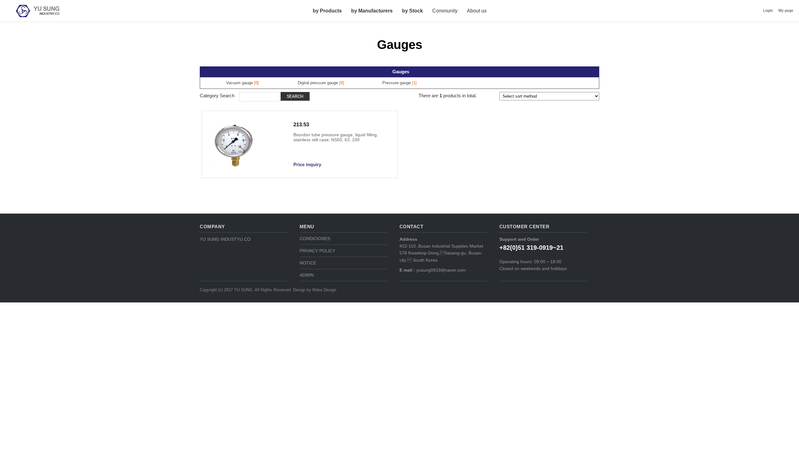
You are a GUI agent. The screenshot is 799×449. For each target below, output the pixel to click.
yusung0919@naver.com (440, 270)
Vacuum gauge (239, 82)
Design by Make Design (314, 289)
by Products (327, 10)
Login (768, 10)
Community (445, 10)
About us (477, 10)
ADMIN (307, 275)
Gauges (400, 71)
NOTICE (308, 262)
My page (785, 10)
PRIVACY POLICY (317, 250)
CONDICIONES (315, 238)
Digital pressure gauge (318, 82)
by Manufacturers (372, 10)
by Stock (412, 10)
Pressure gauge (396, 82)
